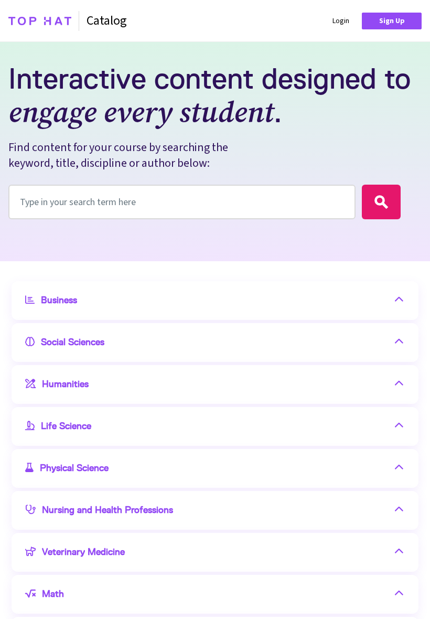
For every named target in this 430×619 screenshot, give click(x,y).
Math (53, 594)
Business (59, 300)
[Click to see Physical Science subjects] (399, 468)
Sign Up (392, 21)
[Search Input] (381, 202)
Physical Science (74, 468)
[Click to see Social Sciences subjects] (399, 342)
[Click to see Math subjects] (399, 594)
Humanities (65, 384)
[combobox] (182, 202)
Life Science (66, 426)
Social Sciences (72, 342)
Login (340, 21)
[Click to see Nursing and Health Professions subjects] (399, 510)
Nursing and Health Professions (107, 510)
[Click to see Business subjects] (399, 300)
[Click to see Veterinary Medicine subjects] (399, 552)
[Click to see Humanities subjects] (399, 384)
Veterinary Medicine (83, 552)
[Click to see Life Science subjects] (399, 426)
